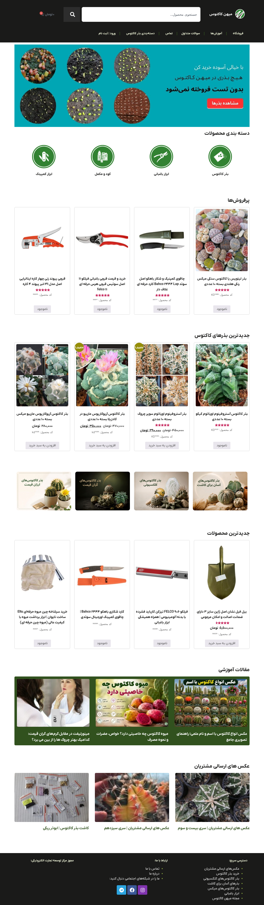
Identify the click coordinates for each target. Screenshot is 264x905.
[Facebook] (132, 890)
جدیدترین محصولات (228, 533)
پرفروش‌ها (239, 200)
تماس (169, 33)
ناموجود (222, 309)
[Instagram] (142, 890)
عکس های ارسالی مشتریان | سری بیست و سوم (214, 828)
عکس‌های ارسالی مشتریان (221, 869)
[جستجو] (72, 14)
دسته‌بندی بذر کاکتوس (140, 33)
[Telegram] (121, 890)
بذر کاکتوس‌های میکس (223, 888)
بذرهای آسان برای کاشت (223, 884)
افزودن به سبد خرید (162, 445)
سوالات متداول (190, 33)
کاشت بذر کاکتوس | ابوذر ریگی (66, 828)
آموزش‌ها (216, 33)
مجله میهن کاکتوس (225, 898)
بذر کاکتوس (220, 174)
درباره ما (154, 874)
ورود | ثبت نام (107, 33)
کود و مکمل (103, 174)
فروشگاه (238, 33)
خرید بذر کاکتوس (227, 874)
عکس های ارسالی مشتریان (222, 766)
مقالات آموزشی (234, 670)
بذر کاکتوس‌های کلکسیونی (221, 879)
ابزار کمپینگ (44, 174)
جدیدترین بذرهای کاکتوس (222, 335)
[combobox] (141, 14)
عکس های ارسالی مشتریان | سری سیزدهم (136, 828)
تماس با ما (152, 869)
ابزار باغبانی (161, 174)
